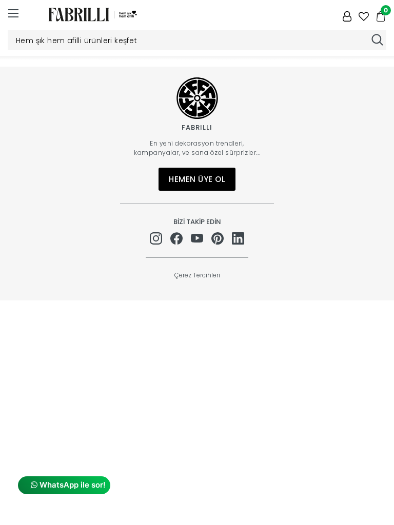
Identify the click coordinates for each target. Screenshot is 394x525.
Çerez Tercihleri (197, 275)
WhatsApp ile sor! (71, 485)
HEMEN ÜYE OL (197, 179)
